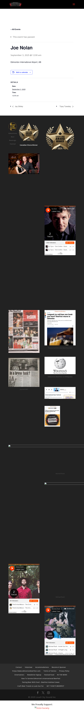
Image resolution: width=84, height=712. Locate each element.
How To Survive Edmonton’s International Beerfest (40, 678)
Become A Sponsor (59, 667)
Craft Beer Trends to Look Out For (30, 686)
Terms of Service (49, 671)
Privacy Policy (64, 671)
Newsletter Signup (34, 675)
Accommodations (42, 667)
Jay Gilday (18, 106)
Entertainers (19, 675)
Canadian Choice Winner (29, 145)
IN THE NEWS (62, 675)
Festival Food (49, 675)
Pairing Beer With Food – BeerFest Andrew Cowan (41, 682)
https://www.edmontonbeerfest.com (26, 671)
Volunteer (28, 667)
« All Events (15, 29)
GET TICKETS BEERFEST (55, 686)
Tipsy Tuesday (65, 106)
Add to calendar (22, 72)
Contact (19, 667)
